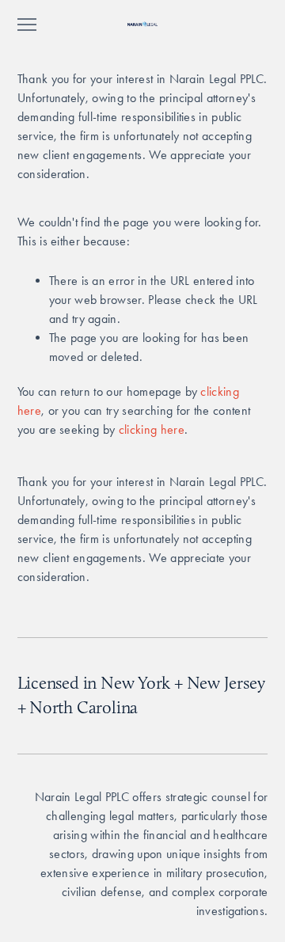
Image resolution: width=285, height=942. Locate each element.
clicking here (151, 429)
